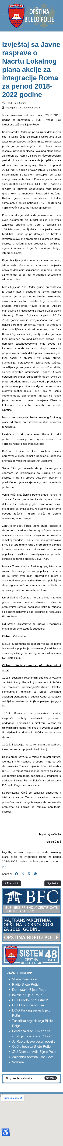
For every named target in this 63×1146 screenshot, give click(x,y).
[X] (22, 874)
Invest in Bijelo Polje (27, 995)
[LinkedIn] (29, 874)
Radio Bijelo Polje (25, 984)
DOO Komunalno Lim (28, 1005)
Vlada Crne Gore (24, 979)
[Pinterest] (35, 874)
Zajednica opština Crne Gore (33, 1057)
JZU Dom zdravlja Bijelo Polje (34, 1052)
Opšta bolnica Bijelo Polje (31, 1046)
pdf (4, 866)
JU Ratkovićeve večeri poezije (33, 1041)
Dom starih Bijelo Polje (29, 990)
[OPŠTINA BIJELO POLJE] (31, 16)
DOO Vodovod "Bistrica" (30, 1000)
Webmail (19, 1062)
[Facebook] (16, 874)
